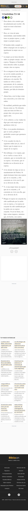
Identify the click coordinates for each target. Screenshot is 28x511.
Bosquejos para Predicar (7, 485)
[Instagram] (19, 495)
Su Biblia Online (5, 7)
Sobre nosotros (7, 482)
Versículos (7, 467)
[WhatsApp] (9, 495)
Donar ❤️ (18, 6)
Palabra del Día (21, 479)
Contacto (7, 488)
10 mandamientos (7, 473)
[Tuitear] (6, 17)
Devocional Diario (21, 485)
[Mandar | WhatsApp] (8, 17)
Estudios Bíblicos (7, 479)
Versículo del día (21, 467)
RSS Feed (21, 488)
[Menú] (26, 6)
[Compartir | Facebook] (3, 17)
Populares (7, 470)
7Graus (10, 499)
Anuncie (21, 470)
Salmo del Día (21, 473)
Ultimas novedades (7, 476)
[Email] (11, 17)
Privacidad (21, 476)
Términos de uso (21, 482)
